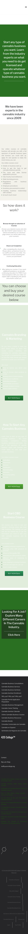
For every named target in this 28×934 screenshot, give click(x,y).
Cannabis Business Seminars (11, 690)
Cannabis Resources (9, 919)
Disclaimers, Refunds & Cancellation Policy (14, 913)
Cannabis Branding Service (14, 908)
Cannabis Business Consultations (12, 683)
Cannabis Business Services (11, 687)
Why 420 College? (14, 891)
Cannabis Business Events (14, 902)
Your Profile (18, 925)
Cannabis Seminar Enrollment (11, 693)
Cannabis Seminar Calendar (11, 711)
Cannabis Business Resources (11, 718)
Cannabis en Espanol (8, 727)
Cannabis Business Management (12, 705)
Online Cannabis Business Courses (13, 714)
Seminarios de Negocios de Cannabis (14, 731)
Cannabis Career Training (10, 708)
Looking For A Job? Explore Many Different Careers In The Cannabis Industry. (14, 619)
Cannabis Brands (7, 721)
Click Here (14, 634)
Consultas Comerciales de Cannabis (13, 724)
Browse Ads (21, 919)
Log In (8, 925)
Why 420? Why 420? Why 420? (12, 696)
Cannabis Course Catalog (14, 885)
